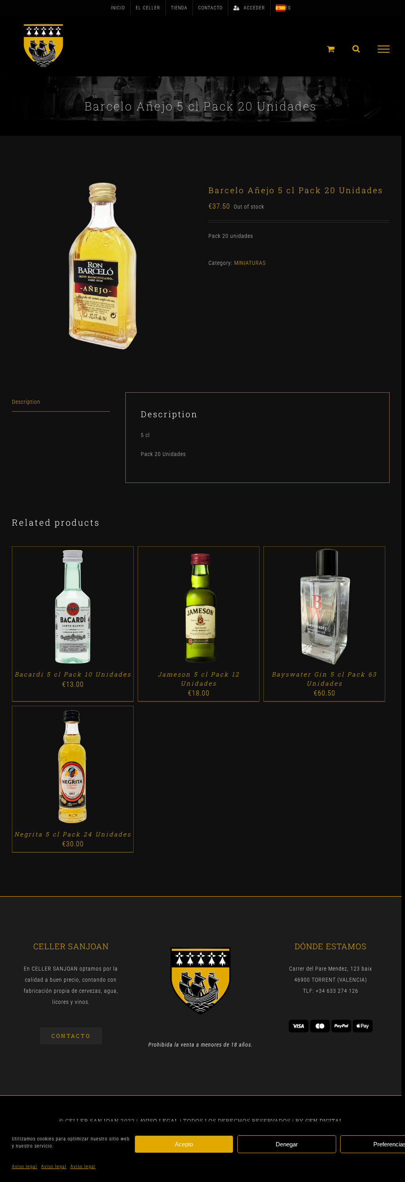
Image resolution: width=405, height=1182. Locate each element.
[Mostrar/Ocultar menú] (384, 49)
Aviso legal (24, 1166)
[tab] (61, 402)
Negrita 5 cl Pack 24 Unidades (72, 834)
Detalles (95, 608)
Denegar (287, 1144)
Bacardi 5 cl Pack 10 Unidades (73, 674)
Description (26, 402)
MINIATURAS (250, 263)
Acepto (184, 1144)
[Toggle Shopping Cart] (331, 49)
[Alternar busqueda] (356, 49)
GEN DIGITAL (324, 1121)
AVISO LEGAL (159, 1121)
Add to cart (54, 608)
